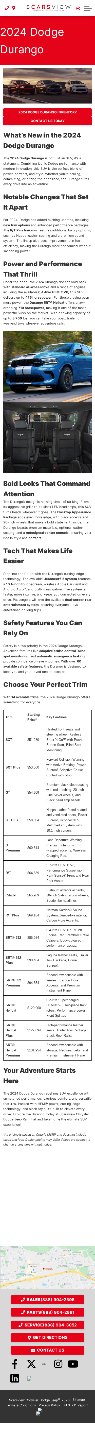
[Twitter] (29, 1363)
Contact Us (50, 1350)
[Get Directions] (14, 8)
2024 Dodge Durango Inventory (47, 112)
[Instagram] (58, 1363)
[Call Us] (7, 8)
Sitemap (78, 1400)
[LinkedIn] (14, 1378)
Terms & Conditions (21, 1405)
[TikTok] (29, 1378)
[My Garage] (78, 8)
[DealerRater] (43, 1363)
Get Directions (50, 1337)
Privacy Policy (49, 1405)
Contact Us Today (48, 121)
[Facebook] (14, 1363)
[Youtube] (72, 1363)
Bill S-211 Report (75, 1405)
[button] (88, 8)
